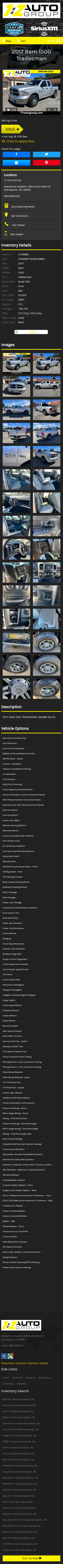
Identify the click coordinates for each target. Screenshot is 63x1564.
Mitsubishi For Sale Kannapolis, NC (21, 1525)
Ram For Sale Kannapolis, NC (18, 1538)
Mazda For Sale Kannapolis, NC (19, 1514)
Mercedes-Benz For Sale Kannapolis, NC (24, 1519)
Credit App (8, 1383)
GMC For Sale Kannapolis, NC (18, 1459)
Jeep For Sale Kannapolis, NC (18, 1495)
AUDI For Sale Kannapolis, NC (18, 1399)
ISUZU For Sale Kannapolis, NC (19, 1489)
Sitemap (44, 1363)
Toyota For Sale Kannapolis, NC (19, 1550)
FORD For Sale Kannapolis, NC (18, 1441)
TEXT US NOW (30, 1558)
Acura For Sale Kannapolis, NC (19, 1405)
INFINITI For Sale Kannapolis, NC (20, 1483)
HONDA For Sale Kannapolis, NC (19, 1465)
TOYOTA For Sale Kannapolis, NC (19, 1544)
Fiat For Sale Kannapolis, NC (17, 1447)
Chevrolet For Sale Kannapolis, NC (21, 1423)
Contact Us (21, 1363)
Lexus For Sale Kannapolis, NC (19, 1508)
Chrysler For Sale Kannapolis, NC (20, 1429)
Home (5, 1377)
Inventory (17, 1377)
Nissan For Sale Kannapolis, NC (19, 1531)
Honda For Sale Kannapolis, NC (19, 1471)
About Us (31, 1377)
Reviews (21, 1383)
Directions (33, 1363)
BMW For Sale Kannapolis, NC (18, 1417)
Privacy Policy (7, 1363)
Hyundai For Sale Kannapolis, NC (20, 1477)
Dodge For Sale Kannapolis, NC (19, 1435)
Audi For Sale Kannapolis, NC (18, 1411)
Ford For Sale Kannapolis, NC (18, 1453)
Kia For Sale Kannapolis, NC (17, 1501)
